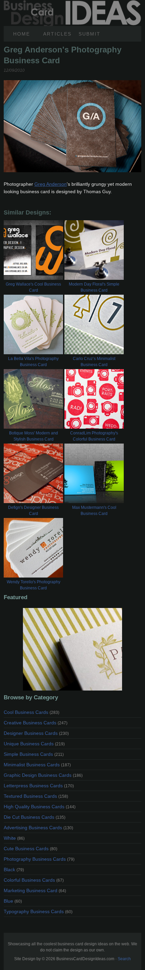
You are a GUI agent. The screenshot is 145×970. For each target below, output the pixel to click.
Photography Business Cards (39, 859)
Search (124, 958)
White (14, 838)
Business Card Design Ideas (72, 3)
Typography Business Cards (38, 911)
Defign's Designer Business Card (33, 510)
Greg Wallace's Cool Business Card (33, 287)
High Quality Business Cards (40, 806)
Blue (13, 901)
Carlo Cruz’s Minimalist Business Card (94, 361)
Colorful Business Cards (34, 880)
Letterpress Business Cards (39, 785)
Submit (89, 34)
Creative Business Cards (35, 722)
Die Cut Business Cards (34, 817)
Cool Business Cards (31, 712)
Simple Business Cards (34, 754)
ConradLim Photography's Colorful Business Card (94, 436)
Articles (57, 34)
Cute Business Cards (30, 848)
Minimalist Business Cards (37, 764)
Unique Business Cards (34, 743)
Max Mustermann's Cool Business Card (94, 510)
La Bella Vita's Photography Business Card (33, 361)
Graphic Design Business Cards (43, 775)
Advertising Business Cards (38, 827)
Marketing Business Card (35, 890)
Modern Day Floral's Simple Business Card (94, 287)
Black (14, 869)
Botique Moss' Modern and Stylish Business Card (33, 436)
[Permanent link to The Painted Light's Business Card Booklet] (72, 649)
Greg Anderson (50, 184)
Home (21, 34)
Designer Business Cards (36, 733)
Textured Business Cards (36, 796)
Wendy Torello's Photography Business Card (33, 585)
